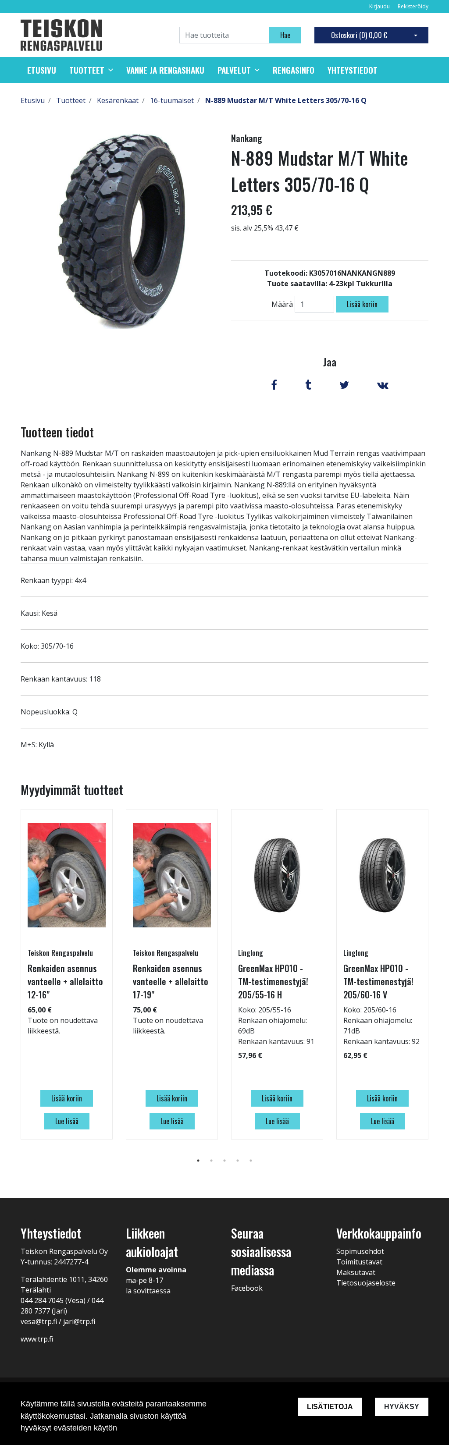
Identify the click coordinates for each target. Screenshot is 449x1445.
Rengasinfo (293, 70)
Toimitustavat (359, 1262)
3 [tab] (224, 1160)
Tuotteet (86, 70)
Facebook (247, 1288)
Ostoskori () (359, 35)
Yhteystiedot (353, 70)
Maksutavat (355, 1272)
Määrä (282, 304)
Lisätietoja (330, 1406)
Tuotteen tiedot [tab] (57, 432)
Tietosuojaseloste (366, 1283)
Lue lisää (66, 1121)
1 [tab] (198, 1160)
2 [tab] (211, 1160)
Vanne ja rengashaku (165, 70)
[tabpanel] (67, 974)
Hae (285, 35)
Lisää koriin (362, 304)
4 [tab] (237, 1160)
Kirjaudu (380, 6)
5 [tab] (250, 1160)
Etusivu (41, 70)
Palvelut (234, 70)
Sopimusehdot (360, 1251)
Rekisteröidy (413, 6)
